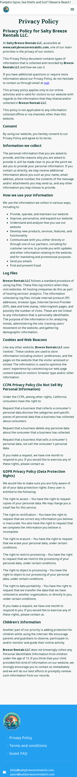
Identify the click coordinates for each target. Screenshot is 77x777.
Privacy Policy (20, 738)
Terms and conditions (28, 745)
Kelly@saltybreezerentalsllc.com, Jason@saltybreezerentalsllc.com (32, 772)
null (46, 83)
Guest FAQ (18, 753)
